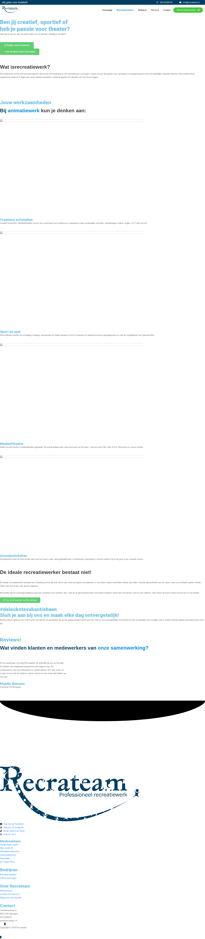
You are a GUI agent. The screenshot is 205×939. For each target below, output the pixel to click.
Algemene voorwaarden (11, 931)
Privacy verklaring (31, 931)
